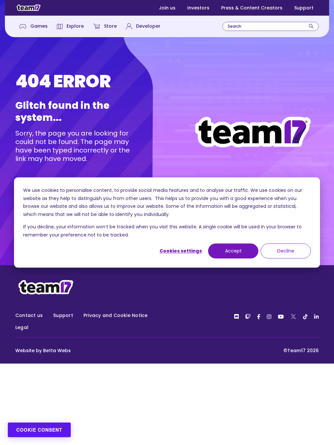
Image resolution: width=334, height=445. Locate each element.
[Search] (311, 26)
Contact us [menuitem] (29, 315)
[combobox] (270, 26)
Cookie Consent (39, 429)
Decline (285, 251)
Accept (233, 251)
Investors (198, 8)
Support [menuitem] (63, 315)
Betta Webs (57, 350)
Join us (167, 8)
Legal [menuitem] (21, 327)
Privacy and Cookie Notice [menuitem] (116, 315)
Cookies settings (180, 251)
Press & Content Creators (251, 8)
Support (303, 8)
